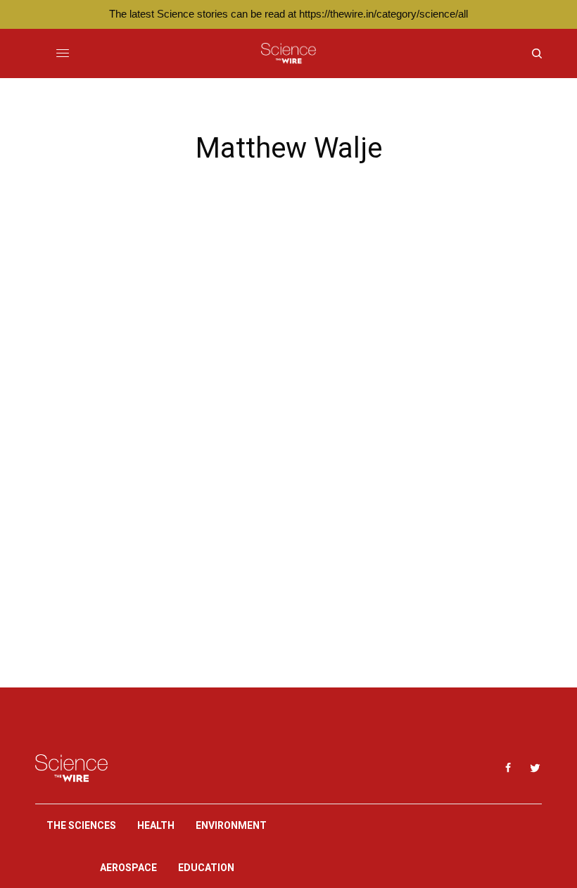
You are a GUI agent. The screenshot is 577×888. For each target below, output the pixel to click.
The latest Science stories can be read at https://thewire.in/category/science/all (288, 14)
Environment (231, 825)
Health (156, 825)
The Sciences (81, 825)
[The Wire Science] (288, 53)
